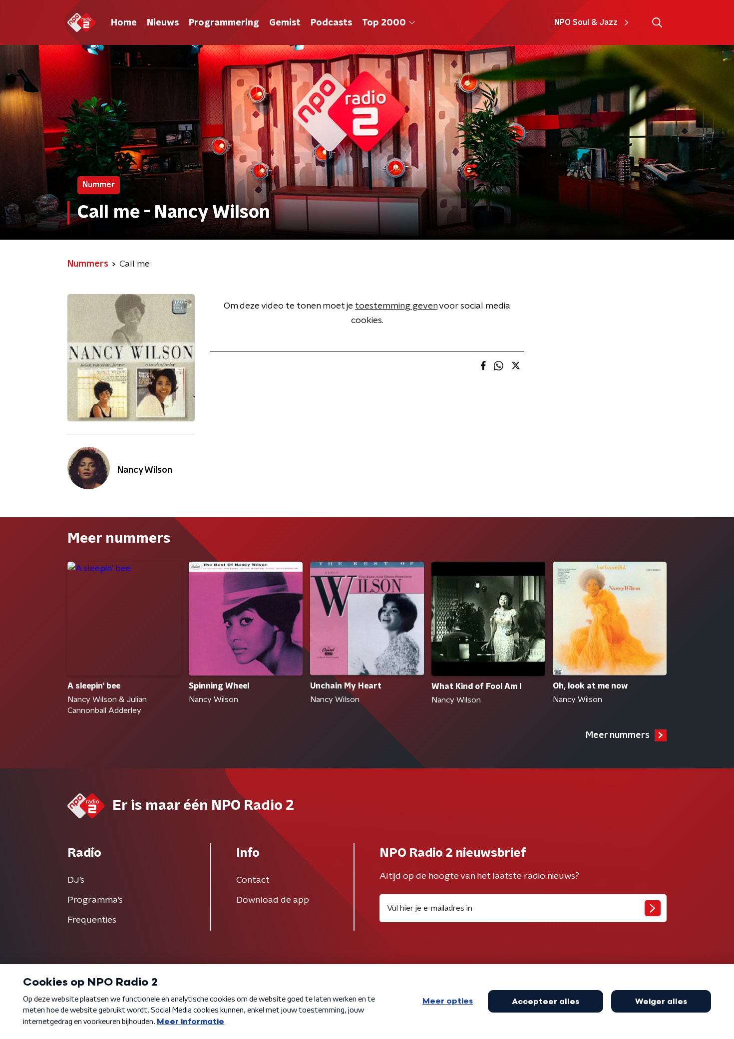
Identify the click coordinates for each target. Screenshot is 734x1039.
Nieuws (163, 22)
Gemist (285, 22)
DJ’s (75, 880)
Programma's (95, 900)
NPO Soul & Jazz (586, 22)
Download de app (272, 900)
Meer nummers (618, 735)
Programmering (224, 22)
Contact (253, 880)
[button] (657, 22)
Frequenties (91, 920)
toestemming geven (396, 306)
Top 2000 (384, 22)
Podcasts (331, 22)
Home (124, 22)
